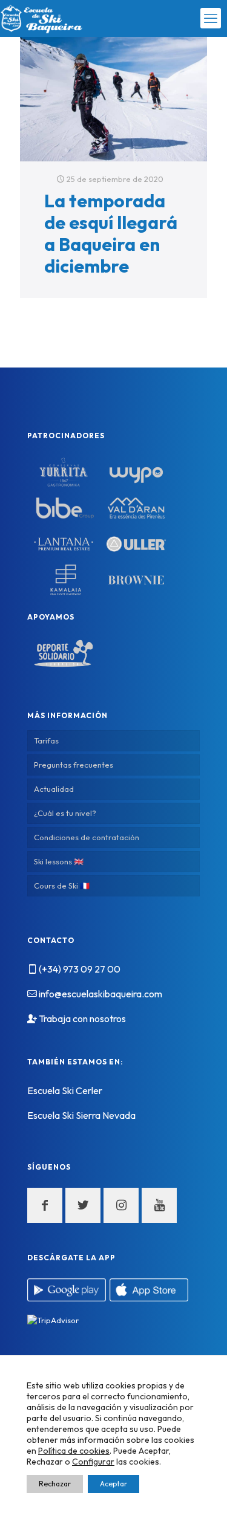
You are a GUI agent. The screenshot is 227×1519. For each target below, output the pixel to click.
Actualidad (54, 789)
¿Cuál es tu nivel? (65, 813)
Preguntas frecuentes (73, 764)
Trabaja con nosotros (82, 1018)
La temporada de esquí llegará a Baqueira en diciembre (110, 233)
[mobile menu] (210, 18)
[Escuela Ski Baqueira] (42, 18)
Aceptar (113, 1483)
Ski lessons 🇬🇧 (59, 861)
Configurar (93, 1461)
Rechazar (55, 1483)
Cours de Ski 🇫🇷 (62, 885)
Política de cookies (74, 1450)
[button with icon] (44, 1205)
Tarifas (46, 740)
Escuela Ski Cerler (64, 1090)
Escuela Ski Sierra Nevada (81, 1115)
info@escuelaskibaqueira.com (100, 994)
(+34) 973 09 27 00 (79, 969)
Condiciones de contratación (86, 837)
